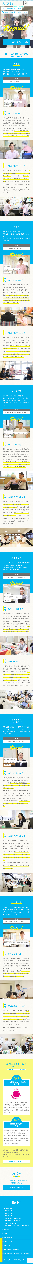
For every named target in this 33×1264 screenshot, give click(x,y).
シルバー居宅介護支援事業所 (13, 1218)
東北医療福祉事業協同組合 (11, 1249)
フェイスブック (8, 1241)
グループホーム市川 (10, 1223)
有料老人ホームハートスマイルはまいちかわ (17, 1225)
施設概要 (6, 1229)
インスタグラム (8, 1245)
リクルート (7, 1233)
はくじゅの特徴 (8, 1208)
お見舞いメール (8, 1237)
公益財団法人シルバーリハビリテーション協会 (16, 1253)
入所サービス (8, 1211)
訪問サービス (8, 1216)
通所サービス (8, 1213)
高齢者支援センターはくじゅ (12, 1220)
